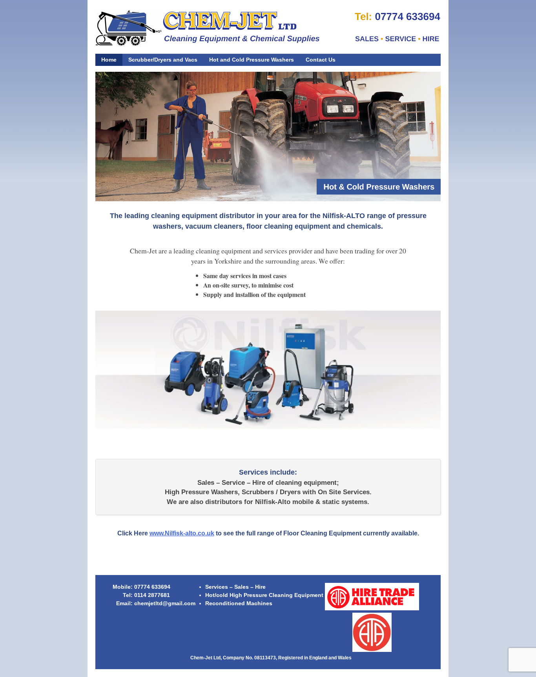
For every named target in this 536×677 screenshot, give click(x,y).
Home (109, 59)
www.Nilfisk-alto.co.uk (181, 533)
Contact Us (320, 59)
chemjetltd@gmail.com (164, 603)
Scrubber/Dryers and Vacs (162, 59)
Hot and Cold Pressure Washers (251, 59)
